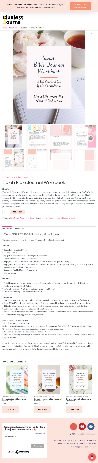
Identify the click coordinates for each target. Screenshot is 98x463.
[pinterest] (83, 426)
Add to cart (17, 212)
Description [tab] (7, 228)
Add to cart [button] (10, 409)
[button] (92, 34)
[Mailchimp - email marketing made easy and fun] (18, 452)
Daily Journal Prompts (61, 218)
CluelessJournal (89, 434)
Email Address (10, 436)
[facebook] (91, 426)
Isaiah (73, 218)
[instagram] (74, 426)
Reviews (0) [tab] (19, 228)
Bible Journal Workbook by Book (16, 177)
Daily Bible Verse (46, 218)
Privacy (93, 447)
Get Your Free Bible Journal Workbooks (80, 5)
